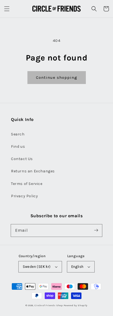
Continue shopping (56, 77)
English (77, 267)
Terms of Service (27, 183)
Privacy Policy (24, 196)
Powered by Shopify (76, 305)
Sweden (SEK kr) (37, 267)
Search (18, 134)
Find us (18, 146)
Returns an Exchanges (33, 171)
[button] (7, 9)
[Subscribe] (96, 230)
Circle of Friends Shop (49, 305)
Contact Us (22, 158)
